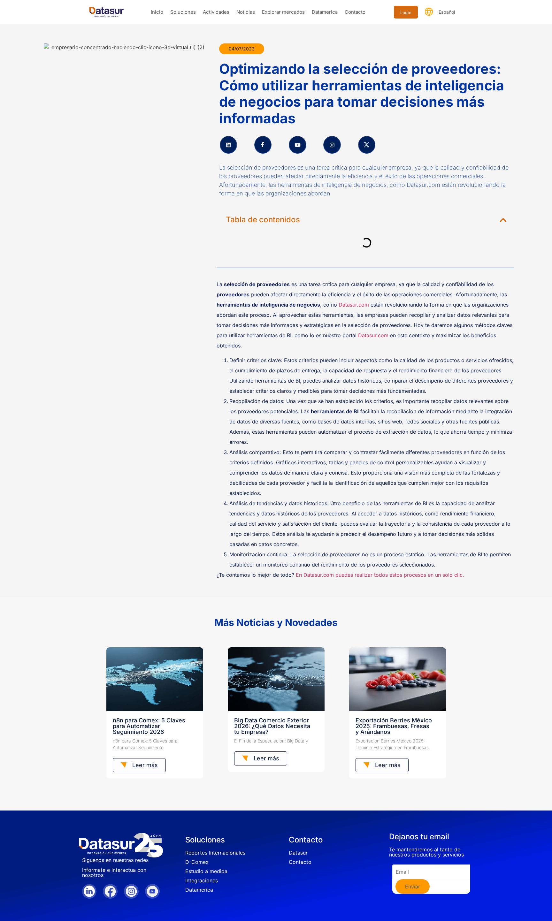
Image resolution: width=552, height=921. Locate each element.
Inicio (157, 12)
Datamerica (325, 12)
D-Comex (197, 862)
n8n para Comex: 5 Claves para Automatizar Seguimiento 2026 (149, 726)
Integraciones (201, 880)
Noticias (245, 12)
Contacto (355, 12)
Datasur (298, 852)
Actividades (216, 12)
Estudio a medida (206, 871)
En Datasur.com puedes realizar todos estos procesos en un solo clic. (380, 575)
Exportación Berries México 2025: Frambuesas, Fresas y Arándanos (394, 726)
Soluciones (183, 12)
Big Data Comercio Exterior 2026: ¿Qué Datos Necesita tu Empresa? (272, 726)
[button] (503, 220)
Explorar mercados (283, 12)
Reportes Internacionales (215, 852)
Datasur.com (354, 304)
